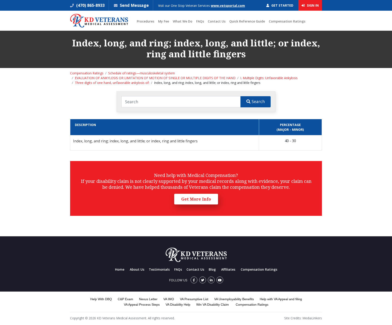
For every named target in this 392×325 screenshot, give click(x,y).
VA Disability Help (178, 304)
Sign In (312, 5)
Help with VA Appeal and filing (281, 299)
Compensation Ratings (287, 21)
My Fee (163, 21)
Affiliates (228, 269)
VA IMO (168, 299)
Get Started (281, 5)
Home (119, 269)
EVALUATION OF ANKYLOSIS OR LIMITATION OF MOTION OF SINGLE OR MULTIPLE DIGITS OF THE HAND (155, 78)
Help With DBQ (101, 299)
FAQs (200, 21)
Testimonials (159, 269)
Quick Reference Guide (247, 21)
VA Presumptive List (194, 299)
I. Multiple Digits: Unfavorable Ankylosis (269, 78)
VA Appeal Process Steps (142, 304)
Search (257, 101)
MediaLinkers (312, 318)
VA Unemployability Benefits (234, 299)
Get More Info (196, 199)
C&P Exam (125, 299)
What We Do (182, 21)
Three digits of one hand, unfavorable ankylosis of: (112, 83)
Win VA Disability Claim (212, 304)
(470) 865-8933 (90, 5)
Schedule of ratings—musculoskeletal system (141, 73)
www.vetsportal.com (228, 5)
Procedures (145, 21)
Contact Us (216, 21)
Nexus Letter (148, 299)
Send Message (134, 5)
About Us (137, 269)
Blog (212, 269)
